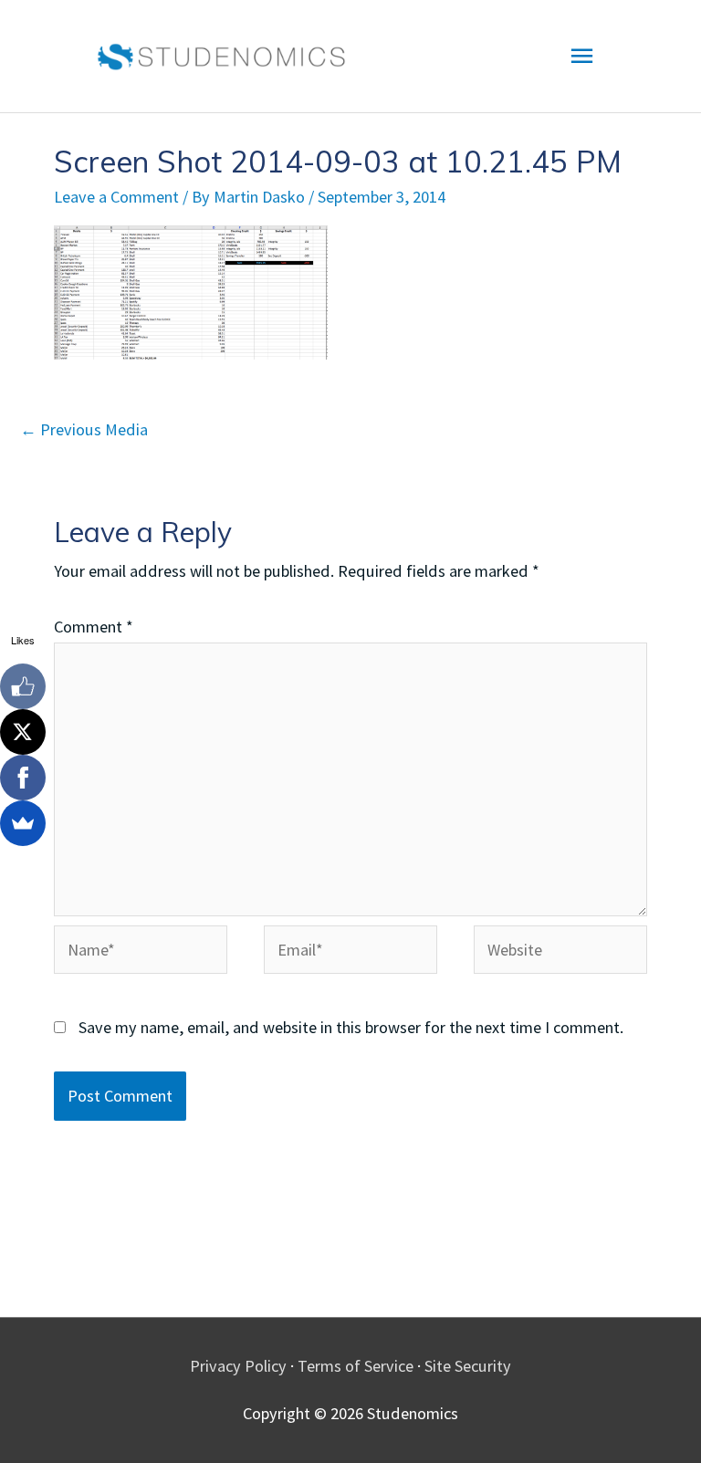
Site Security (467, 1365)
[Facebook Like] (23, 686)
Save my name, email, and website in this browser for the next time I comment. (350, 1027)
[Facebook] (23, 777)
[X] (23, 732)
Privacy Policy (238, 1365)
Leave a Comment (116, 196)
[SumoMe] (23, 823)
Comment (93, 626)
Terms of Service (355, 1365)
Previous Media (84, 429)
